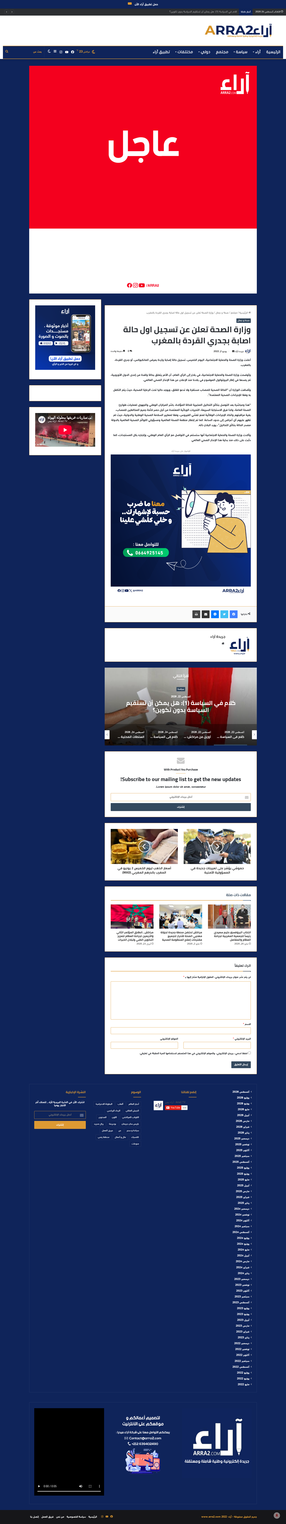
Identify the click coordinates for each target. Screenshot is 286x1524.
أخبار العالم (134, 1104)
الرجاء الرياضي (113, 1110)
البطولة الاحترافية (104, 1104)
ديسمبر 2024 (241, 1209)
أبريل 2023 (243, 1320)
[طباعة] (196, 614)
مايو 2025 (243, 1179)
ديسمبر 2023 (241, 1279)
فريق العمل (107, 1130)
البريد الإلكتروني (242, 1039)
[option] (181, 706)
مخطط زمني (103, 1137)
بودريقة (112, 1124)
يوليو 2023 (243, 1308)
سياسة (241, 52)
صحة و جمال (222, 313)
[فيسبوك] (234, 614)
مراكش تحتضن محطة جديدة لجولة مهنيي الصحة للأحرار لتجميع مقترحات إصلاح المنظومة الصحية (181, 936)
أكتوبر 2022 (242, 1355)
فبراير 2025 (242, 1197)
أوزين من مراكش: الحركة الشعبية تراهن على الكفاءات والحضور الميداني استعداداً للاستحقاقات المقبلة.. (184, 11)
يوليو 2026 (243, 1097)
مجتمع (222, 52)
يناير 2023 (243, 1337)
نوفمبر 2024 (242, 1214)
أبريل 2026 (243, 1115)
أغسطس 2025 (240, 1162)
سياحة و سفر (133, 1130)
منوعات (135, 1144)
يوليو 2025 (243, 1168)
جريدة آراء (239, 351)
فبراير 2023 (242, 1331)
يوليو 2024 (243, 1238)
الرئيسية (273, 52)
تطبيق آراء (161, 52)
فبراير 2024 (242, 1267)
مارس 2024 (242, 1261)
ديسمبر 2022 (241, 1343)
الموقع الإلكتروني (169, 1039)
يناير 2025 (243, 1203)
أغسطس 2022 (240, 1367)
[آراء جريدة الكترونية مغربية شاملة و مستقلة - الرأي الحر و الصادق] (238, 30)
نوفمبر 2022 (242, 1349)
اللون (114, 1117)
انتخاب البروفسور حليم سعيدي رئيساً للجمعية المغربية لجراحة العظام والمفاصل (232, 936)
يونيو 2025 (243, 1174)
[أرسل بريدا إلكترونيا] (233, 351)
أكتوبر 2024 (242, 1220)
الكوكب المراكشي (130, 1117)
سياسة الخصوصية (76, 1517)
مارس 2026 (242, 1121)
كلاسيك (135, 1137)
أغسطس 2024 (240, 1232)
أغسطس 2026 (240, 1092)
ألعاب (120, 1104)
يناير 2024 (243, 1273)
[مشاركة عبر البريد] (206, 614)
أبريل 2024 (243, 1255)
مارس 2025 (242, 1191)
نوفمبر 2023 (242, 1285)
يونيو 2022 (243, 1378)
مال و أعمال (120, 1137)
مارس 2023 (242, 1326)
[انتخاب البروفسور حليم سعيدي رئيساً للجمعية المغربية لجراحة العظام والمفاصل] (229, 916)
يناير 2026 (243, 1133)
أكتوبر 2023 (242, 1291)
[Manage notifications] (277, 1515)
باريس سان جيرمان (130, 1124)
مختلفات (185, 52)
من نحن (60, 1517)
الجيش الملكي (132, 1110)
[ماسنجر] (215, 614)
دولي (205, 52)
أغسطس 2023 (240, 1302)
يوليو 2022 (243, 1373)
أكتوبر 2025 (242, 1150)
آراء (258, 52)
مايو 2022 (243, 1384)
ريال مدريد (99, 1124)
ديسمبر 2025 (241, 1138)
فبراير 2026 (242, 1127)
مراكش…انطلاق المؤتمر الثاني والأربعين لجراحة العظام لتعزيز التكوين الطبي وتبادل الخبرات (135, 936)
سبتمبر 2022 (242, 1361)
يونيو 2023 (243, 1314)
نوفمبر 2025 (242, 1144)
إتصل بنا (34, 1517)
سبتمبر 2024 (242, 1226)
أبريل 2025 (243, 1185)
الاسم (247, 1024)
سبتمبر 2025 (242, 1156)
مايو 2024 (243, 1250)
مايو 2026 (243, 1109)
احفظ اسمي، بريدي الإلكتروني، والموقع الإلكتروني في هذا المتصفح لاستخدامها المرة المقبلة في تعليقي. (193, 1053)
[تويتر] (224, 614)
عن (119, 1130)
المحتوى (102, 1117)
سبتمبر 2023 (242, 1296)
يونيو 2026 (243, 1103)
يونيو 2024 (243, 1244)
